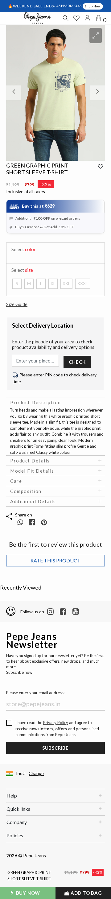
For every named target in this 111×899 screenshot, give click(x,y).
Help (11, 795)
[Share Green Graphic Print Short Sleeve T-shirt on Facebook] (32, 522)
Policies (14, 835)
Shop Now (93, 6)
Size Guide (16, 304)
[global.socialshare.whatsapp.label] (20, 522)
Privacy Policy (55, 722)
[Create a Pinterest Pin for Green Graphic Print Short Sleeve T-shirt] (44, 522)
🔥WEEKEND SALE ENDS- (32, 5)
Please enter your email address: (35, 692)
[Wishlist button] (76, 18)
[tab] (55, 402)
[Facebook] (63, 612)
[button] (13, 93)
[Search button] (65, 18)
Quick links (18, 809)
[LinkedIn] (50, 612)
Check (77, 362)
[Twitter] (75, 612)
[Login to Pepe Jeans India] (87, 18)
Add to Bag (85, 893)
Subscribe (55, 748)
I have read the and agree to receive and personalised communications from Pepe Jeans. (57, 728)
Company (16, 822)
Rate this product (55, 560)
